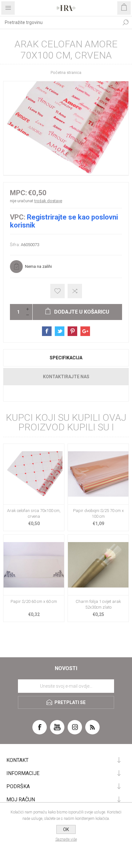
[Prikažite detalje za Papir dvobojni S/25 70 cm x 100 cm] (98, 474)
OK (66, 829)
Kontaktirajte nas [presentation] (66, 376)
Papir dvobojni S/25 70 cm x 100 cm (98, 513)
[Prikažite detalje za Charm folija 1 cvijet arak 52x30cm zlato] (98, 565)
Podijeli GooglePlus (85, 331)
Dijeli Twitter (59, 331)
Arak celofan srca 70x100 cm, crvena (34, 513)
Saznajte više (66, 839)
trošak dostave (48, 200)
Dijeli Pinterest (72, 331)
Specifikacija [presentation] (66, 357)
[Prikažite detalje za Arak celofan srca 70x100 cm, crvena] (34, 474)
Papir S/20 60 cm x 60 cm (34, 601)
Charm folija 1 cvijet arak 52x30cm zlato (98, 604)
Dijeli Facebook (47, 331)
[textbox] (59, 22)
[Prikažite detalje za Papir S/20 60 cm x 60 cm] (34, 565)
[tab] (66, 357)
